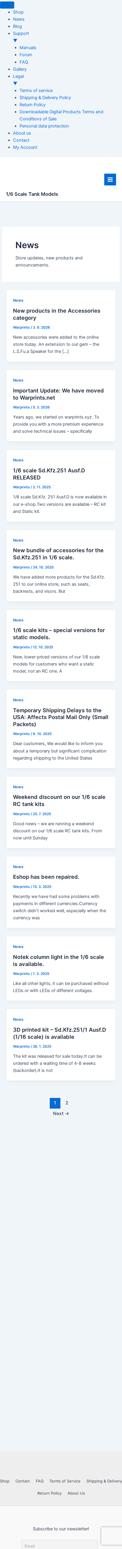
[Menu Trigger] (7, 5)
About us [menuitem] (22, 133)
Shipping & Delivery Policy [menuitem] (45, 97)
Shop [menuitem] (18, 12)
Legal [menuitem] (18, 80)
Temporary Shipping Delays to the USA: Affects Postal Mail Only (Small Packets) (60, 717)
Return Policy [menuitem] (33, 104)
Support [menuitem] (21, 37)
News (18, 300)
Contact (22, 1481)
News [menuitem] (19, 19)
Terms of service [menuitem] (36, 90)
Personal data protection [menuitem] (44, 126)
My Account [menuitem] (25, 147)
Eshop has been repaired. (46, 876)
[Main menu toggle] (110, 179)
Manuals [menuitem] (28, 47)
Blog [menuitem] (17, 26)
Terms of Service (65, 1481)
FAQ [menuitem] (24, 62)
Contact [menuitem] (21, 140)
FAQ (40, 1481)
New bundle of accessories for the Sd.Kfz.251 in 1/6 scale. (58, 554)
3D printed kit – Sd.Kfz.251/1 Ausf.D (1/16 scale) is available (59, 1033)
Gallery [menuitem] (20, 69)
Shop (4, 1481)
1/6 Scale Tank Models (32, 194)
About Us (76, 1493)
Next (61, 1113)
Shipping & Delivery (104, 1481)
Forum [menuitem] (26, 54)
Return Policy (49, 1493)
